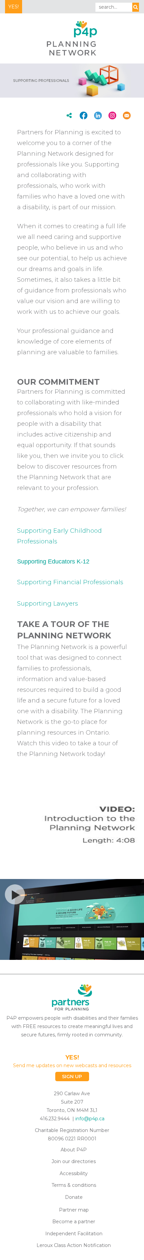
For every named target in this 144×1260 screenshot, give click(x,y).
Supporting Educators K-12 (53, 561)
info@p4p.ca (89, 1119)
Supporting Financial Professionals (70, 582)
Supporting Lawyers (47, 603)
